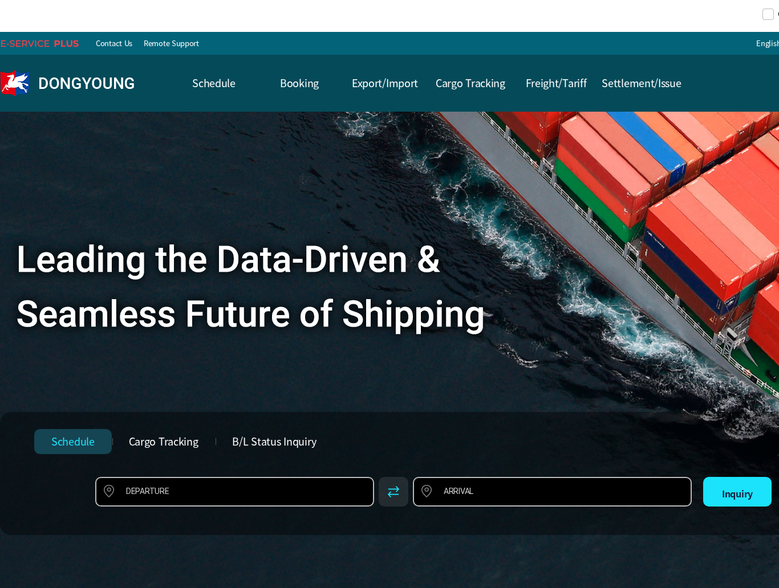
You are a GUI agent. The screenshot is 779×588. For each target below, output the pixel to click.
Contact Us (114, 43)
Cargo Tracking (470, 83)
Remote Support (171, 43)
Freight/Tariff (556, 83)
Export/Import (385, 83)
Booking (299, 83)
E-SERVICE (45, 43)
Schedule (214, 83)
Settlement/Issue (641, 83)
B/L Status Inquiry (274, 441)
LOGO (69, 83)
